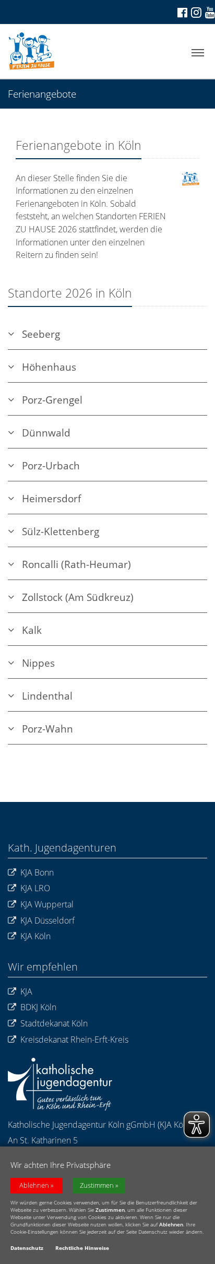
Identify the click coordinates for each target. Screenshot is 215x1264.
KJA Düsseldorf (47, 920)
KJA (26, 991)
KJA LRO (35, 888)
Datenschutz (26, 1247)
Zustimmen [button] (97, 1185)
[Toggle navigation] (197, 53)
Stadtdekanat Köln (54, 1023)
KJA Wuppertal (47, 904)
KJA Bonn (37, 872)
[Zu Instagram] (195, 12)
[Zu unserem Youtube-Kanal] (209, 12)
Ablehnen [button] (34, 1185)
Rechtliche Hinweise (82, 1247)
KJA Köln (35, 936)
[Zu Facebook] (181, 12)
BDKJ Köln (38, 1007)
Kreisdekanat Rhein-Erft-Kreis (74, 1039)
